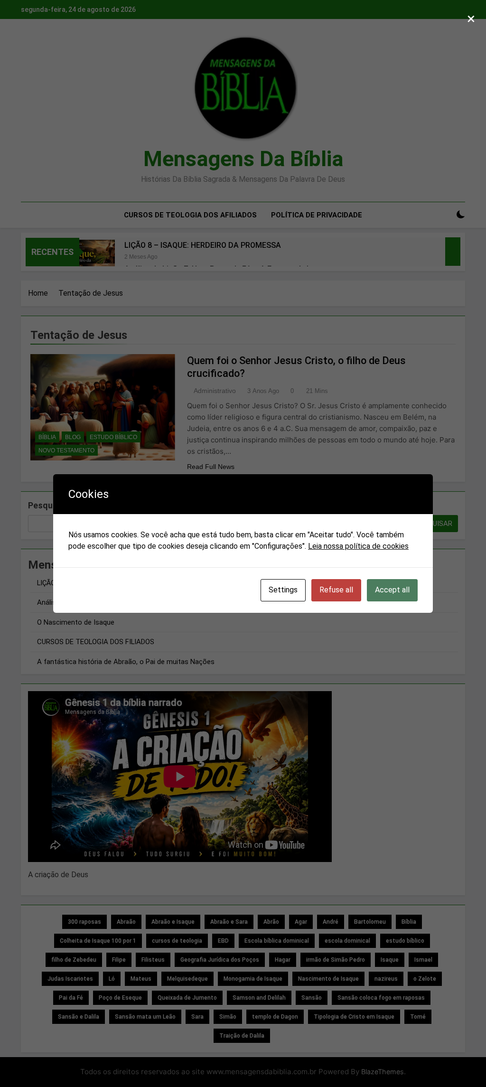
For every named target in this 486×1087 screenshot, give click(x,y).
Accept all (392, 589)
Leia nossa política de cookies (358, 546)
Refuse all (336, 589)
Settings (283, 589)
